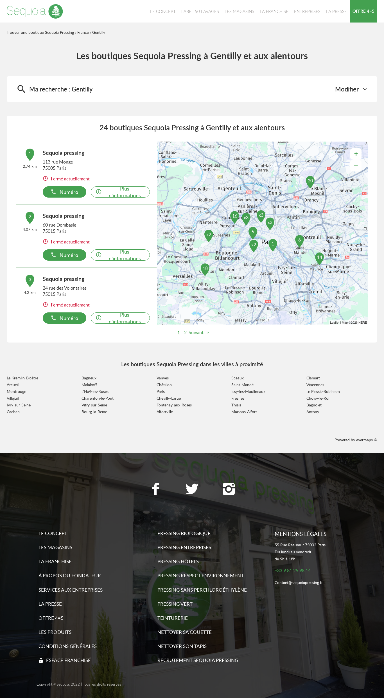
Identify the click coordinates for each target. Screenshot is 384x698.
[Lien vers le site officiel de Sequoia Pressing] (35, 11)
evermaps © (366, 439)
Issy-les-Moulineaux (248, 391)
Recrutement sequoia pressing (197, 660)
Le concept (53, 533)
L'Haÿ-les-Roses (95, 391)
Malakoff (89, 384)
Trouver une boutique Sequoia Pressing (40, 32)
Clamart (313, 378)
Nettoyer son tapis (182, 646)
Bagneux (89, 378)
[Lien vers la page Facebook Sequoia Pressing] (155, 489)
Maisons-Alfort (244, 411)
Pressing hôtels (178, 561)
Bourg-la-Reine (94, 411)
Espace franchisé (68, 660)
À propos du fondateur (70, 575)
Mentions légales (300, 534)
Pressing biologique (184, 533)
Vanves (163, 378)
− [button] (356, 166)
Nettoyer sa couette (184, 632)
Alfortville (165, 411)
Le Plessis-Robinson (323, 391)
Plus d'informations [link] (125, 192)
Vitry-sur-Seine (94, 405)
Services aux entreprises (71, 590)
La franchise (55, 561)
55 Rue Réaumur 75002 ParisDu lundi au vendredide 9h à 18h (300, 551)
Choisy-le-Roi (317, 398)
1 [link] (178, 332)
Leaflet (334, 322)
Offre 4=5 (51, 618)
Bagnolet (314, 405)
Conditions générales (68, 646)
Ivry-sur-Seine (19, 405)
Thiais (236, 405)
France (83, 32)
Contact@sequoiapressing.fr (299, 582)
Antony (312, 411)
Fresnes (237, 398)
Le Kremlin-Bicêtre (22, 378)
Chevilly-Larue (169, 398)
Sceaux (237, 378)
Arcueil (13, 384)
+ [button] (356, 153)
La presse (50, 604)
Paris (161, 391)
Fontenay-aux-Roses (174, 405)
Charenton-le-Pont (98, 398)
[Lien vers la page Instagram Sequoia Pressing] (228, 489)
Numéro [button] (69, 191)
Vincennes (315, 384)
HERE (362, 322)
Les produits (55, 632)
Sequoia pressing (63, 152)
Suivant (196, 332)
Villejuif (13, 398)
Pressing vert (175, 604)
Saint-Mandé (242, 384)
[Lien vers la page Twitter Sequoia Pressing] (192, 489)
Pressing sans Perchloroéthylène (202, 590)
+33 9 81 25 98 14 (293, 570)
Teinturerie (172, 618)
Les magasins (55, 547)
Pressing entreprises (184, 547)
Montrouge (16, 391)
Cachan (13, 411)
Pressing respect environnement (200, 575)
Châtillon (164, 384)
